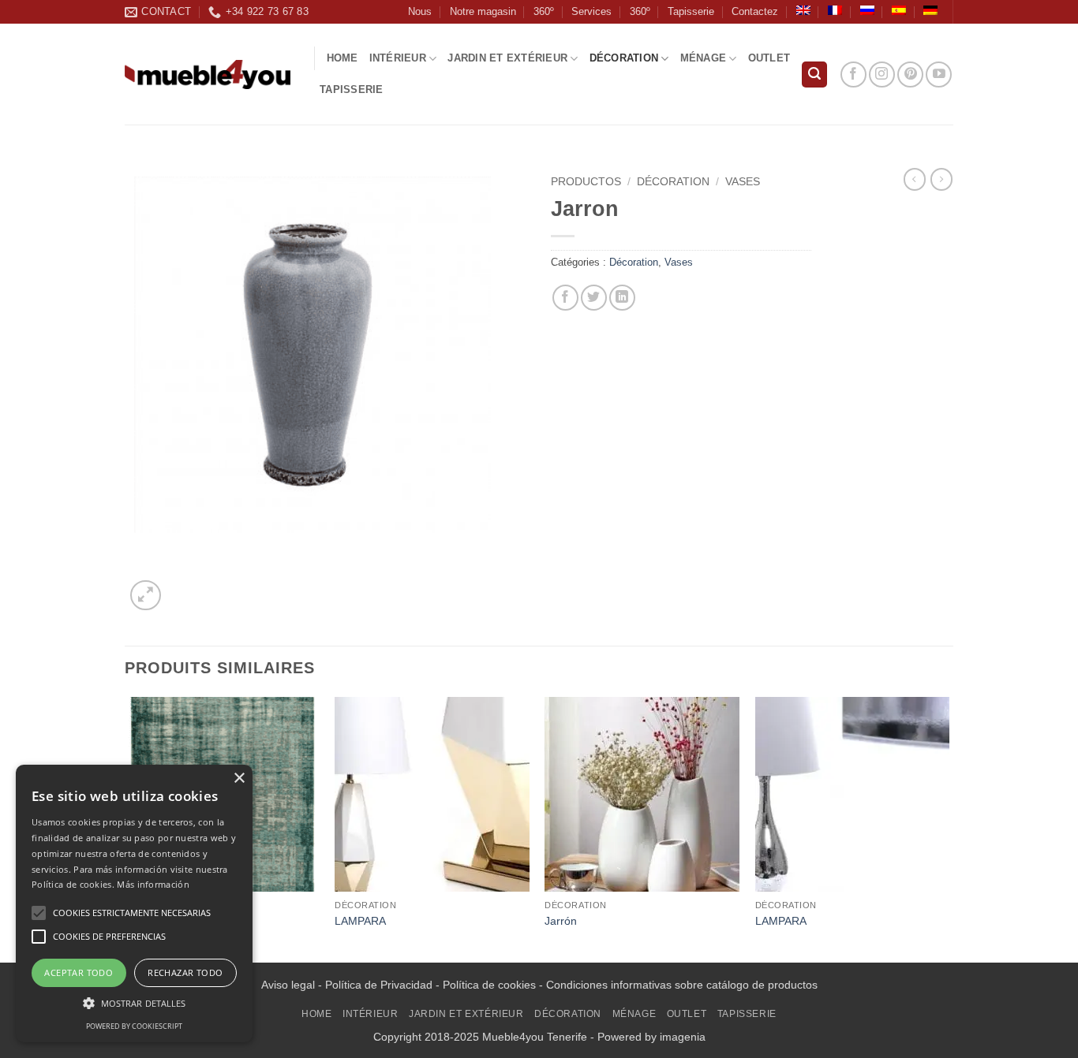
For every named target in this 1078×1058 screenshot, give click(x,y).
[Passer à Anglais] (803, 10)
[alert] (134, 903)
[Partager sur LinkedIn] (622, 298)
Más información (153, 884)
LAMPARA (360, 921)
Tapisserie (691, 11)
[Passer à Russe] (867, 10)
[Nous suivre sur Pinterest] (910, 74)
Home (342, 58)
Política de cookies (489, 984)
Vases (742, 182)
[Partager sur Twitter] (594, 298)
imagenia (683, 1036)
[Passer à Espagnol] (899, 10)
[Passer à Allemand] (930, 10)
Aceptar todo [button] (78, 972)
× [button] (239, 778)
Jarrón (561, 921)
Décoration (624, 58)
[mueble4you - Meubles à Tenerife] (207, 74)
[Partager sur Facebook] (565, 298)
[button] (814, 74)
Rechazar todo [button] (185, 972)
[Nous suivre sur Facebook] (853, 74)
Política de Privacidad (378, 984)
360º (543, 11)
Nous (420, 11)
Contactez (755, 11)
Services (591, 11)
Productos (586, 182)
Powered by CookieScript (134, 1026)
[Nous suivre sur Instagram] (882, 74)
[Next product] (915, 179)
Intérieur (397, 58)
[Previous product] (941, 179)
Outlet (769, 58)
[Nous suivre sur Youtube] (939, 74)
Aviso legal (288, 984)
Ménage (703, 58)
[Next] (948, 827)
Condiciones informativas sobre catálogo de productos (682, 984)
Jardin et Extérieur (507, 58)
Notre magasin (483, 11)
